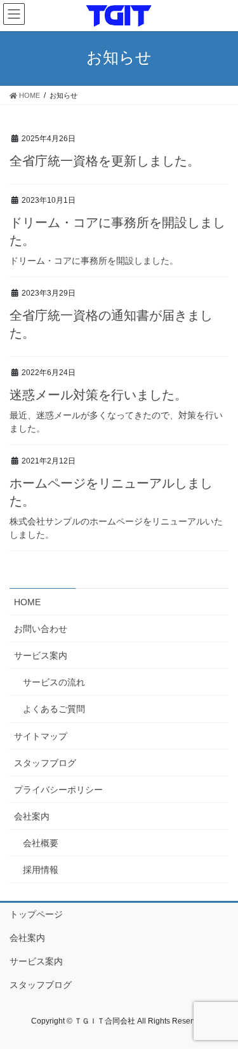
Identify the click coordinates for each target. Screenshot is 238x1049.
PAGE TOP (220, 1006)
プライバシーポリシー (58, 790)
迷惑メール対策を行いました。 (98, 395)
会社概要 (40, 843)
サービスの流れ (54, 682)
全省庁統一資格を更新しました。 (105, 161)
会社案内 (32, 816)
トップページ (36, 914)
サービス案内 (40, 655)
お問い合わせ (40, 629)
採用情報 (40, 870)
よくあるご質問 (54, 709)
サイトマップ (40, 736)
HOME (27, 602)
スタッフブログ (45, 763)
